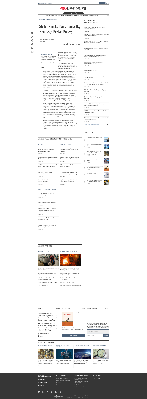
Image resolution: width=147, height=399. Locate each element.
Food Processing (65, 144)
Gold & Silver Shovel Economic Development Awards (81, 379)
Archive (107, 308)
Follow (68, 13)
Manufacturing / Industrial (47, 189)
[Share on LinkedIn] (33, 33)
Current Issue (42, 382)
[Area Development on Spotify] (56, 392)
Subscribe (102, 3)
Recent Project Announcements (48, 19)
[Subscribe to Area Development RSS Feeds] (43, 392)
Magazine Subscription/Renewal (44, 376)
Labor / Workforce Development (63, 380)
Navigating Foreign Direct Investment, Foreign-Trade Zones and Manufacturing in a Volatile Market (48, 326)
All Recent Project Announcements (92, 124)
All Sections (108, 16)
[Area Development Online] (58, 396)
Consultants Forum (43, 3)
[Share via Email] (33, 52)
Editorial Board (93, 15)
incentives (65, 95)
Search (79, 13)
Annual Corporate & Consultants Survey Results (81, 382)
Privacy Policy (78, 397)
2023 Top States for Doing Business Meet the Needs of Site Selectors (48, 57)
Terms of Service (85, 397)
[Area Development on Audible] (60, 392)
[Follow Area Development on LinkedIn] (39, 392)
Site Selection (59, 382)
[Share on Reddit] (33, 44)
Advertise (50, 3)
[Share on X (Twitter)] (33, 36)
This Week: (98, 327)
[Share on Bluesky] (33, 48)
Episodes (58, 308)
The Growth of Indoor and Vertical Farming (48, 66)
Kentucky (71, 55)
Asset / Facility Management (62, 378)
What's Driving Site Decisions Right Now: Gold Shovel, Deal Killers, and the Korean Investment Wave (48, 316)
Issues (83, 308)
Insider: (97, 324)
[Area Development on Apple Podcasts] (52, 392)
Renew (107, 3)
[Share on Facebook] (33, 40)
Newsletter (41, 379)
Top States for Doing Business (81, 386)
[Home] (48, 392)
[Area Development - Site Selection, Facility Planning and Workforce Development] (73, 8)
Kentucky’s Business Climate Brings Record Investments (48, 63)
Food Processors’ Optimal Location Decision (48, 60)
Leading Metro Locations (80, 384)
